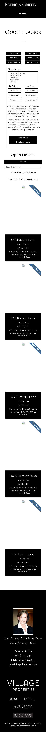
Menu (24, 13)
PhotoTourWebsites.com (20, 726)
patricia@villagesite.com (23, 664)
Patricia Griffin (23, 4)
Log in (33, 726)
